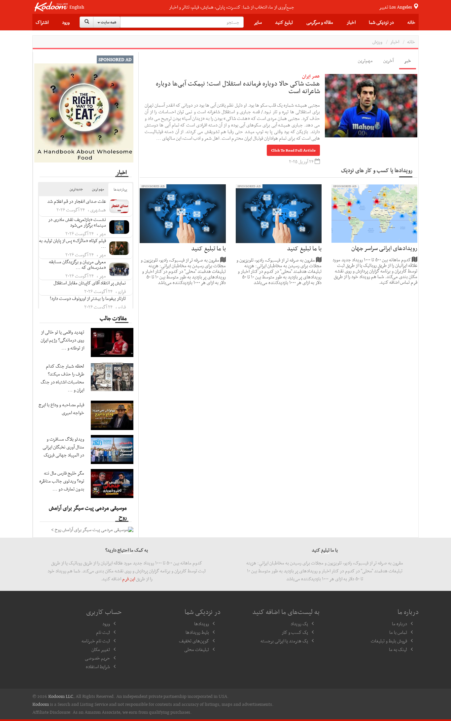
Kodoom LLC (60, 696)
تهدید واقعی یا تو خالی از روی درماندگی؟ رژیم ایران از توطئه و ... (62, 340)
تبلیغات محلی (196, 649)
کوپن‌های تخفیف (194, 641)
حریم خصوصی (97, 658)
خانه (411, 22)
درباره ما (399, 624)
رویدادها (201, 624)
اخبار (351, 22)
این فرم (128, 579)
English (76, 7)
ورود (66, 22)
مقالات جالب (113, 318)
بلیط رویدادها (197, 632)
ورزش (377, 42)
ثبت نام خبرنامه (96, 641)
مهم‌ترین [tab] (365, 60)
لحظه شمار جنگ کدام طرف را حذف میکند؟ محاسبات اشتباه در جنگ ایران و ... (62, 378)
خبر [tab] (407, 60)
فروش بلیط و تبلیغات (389, 641)
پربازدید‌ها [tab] (120, 189)
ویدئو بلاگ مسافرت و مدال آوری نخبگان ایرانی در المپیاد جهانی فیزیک (63, 447)
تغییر (396, 7)
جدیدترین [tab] (76, 189)
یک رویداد (299, 624)
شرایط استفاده (98, 666)
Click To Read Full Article (293, 150)
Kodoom (40, 704)
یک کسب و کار (295, 632)
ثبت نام (103, 632)
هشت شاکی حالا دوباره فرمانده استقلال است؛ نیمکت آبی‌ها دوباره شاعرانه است (238, 87)
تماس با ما (398, 632)
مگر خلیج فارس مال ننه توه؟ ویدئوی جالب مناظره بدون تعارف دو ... (61, 481)
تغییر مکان (100, 649)
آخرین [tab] (388, 60)
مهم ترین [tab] (98, 189)
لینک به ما (398, 649)
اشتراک (42, 22)
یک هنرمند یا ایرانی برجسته (284, 641)
